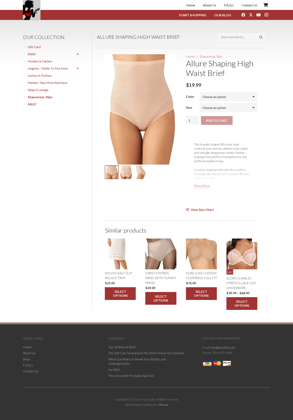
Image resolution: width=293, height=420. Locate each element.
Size (189, 107)
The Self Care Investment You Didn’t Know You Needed (146, 353)
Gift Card (34, 47)
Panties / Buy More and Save (47, 82)
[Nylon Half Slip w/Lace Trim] (120, 254)
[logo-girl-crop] (31, 10)
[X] (251, 15)
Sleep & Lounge (38, 90)
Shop (26, 359)
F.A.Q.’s (28, 365)
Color (190, 96)
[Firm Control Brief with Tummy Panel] (160, 254)
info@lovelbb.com (223, 347)
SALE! (32, 104)
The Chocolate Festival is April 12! (131, 375)
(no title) (114, 369)
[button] (170, 60)
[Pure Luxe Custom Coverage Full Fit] (201, 254)
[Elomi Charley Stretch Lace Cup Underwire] (241, 254)
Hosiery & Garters (40, 61)
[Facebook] (243, 15)
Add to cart (216, 120)
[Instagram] (266, 15)
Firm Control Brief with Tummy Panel (160, 277)
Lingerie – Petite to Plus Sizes (48, 68)
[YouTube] (258, 15)
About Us (29, 353)
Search (260, 37)
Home (190, 56)
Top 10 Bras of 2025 (122, 347)
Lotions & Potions (40, 75)
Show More (202, 185)
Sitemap (163, 404)
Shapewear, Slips (40, 97)
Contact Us (30, 371)
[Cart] (265, 5)
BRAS (32, 54)
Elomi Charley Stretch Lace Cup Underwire (241, 283)
